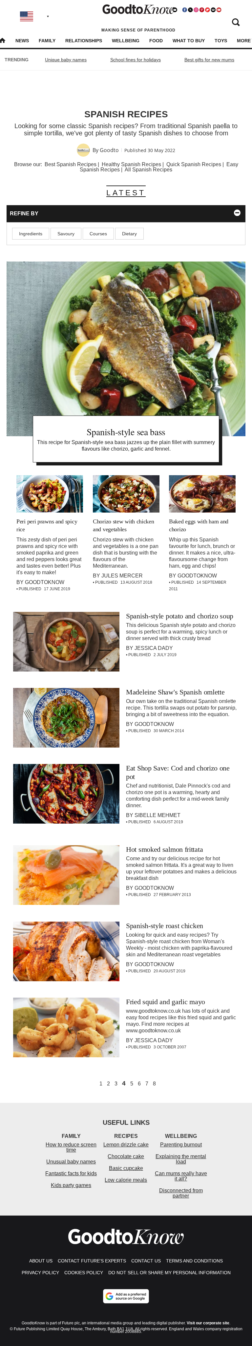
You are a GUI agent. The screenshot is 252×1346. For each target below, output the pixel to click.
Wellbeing (125, 40)
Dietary (129, 233)
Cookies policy (83, 1272)
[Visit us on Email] (213, 10)
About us (40, 1260)
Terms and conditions (194, 1260)
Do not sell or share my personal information (169, 1272)
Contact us (146, 1260)
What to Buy (189, 40)
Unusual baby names (71, 1161)
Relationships (83, 40)
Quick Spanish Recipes (193, 164)
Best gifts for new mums (209, 59)
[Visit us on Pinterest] (202, 10)
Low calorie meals (126, 1180)
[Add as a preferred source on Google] (126, 1296)
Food (156, 40)
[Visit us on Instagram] (196, 10)
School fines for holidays (135, 59)
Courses (98, 233)
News (22, 40)
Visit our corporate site (208, 1323)
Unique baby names (66, 59)
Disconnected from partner (181, 1193)
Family (47, 40)
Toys (221, 40)
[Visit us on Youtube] (219, 10)
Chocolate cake (126, 1156)
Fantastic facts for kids (71, 1173)
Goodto (109, 150)
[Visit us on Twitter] (190, 10)
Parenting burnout (181, 1144)
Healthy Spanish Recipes (131, 164)
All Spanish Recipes (148, 169)
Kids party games (71, 1185)
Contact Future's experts (92, 1260)
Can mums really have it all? (181, 1176)
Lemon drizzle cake (126, 1144)
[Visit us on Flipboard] (207, 10)
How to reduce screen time (71, 1147)
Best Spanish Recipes (70, 164)
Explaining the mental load (181, 1159)
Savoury (65, 233)
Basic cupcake (126, 1168)
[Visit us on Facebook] (184, 10)
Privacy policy (40, 1272)
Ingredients (30, 233)
